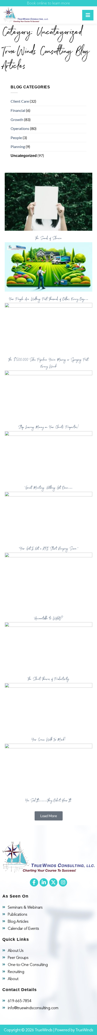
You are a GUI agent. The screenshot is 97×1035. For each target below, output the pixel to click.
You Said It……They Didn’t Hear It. (48, 801)
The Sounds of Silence (48, 238)
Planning (18, 146)
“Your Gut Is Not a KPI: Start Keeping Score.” (48, 549)
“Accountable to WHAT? (48, 618)
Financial (18, 110)
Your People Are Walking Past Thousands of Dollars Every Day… (48, 299)
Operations (20, 128)
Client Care (20, 101)
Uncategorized (24, 156)
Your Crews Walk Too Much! (48, 740)
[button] (49, 815)
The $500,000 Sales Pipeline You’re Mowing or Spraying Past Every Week (48, 364)
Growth (17, 119)
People (16, 137)
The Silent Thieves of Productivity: (48, 679)
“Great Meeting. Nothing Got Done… (48, 488)
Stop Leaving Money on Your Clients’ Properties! (48, 427)
